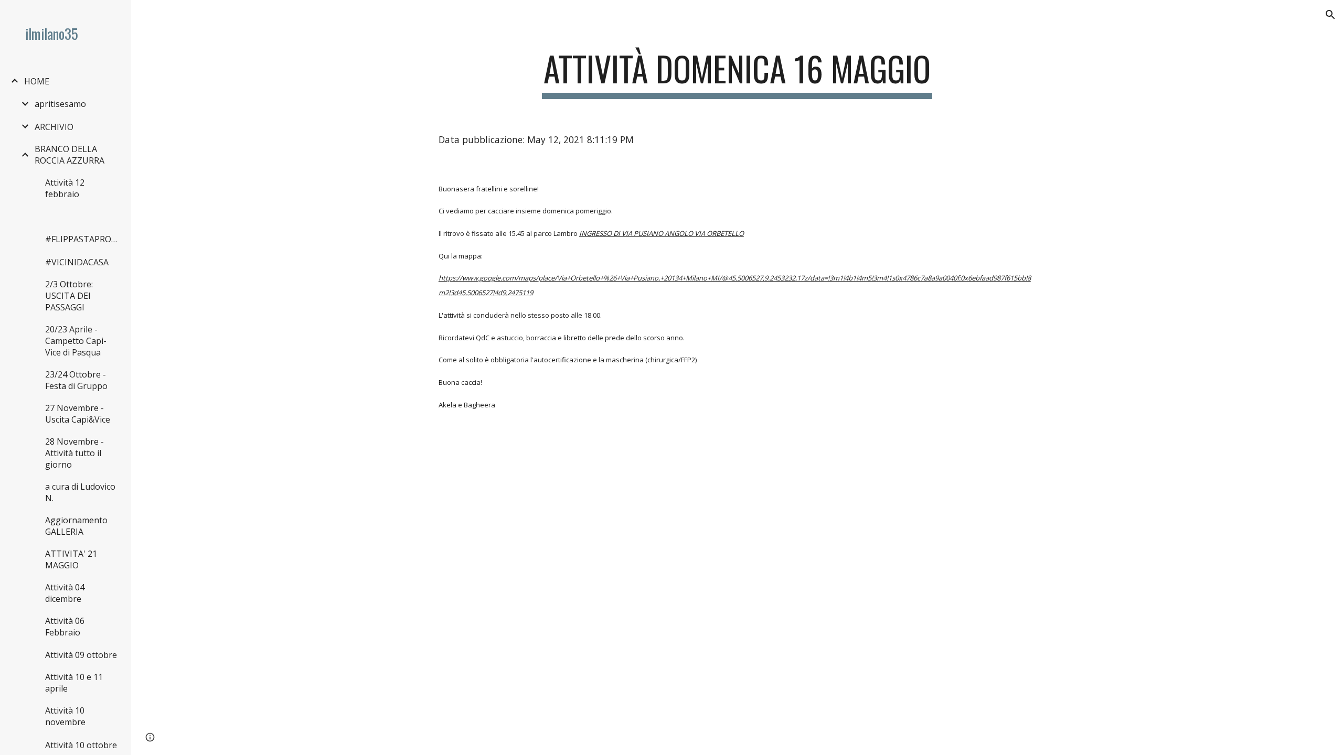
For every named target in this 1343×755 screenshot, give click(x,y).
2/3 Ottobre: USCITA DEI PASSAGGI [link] (69, 295)
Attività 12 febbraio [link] (64, 188)
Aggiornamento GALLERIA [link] (76, 525)
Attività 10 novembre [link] (65, 716)
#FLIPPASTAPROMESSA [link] (83, 239)
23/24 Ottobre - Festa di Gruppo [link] (76, 380)
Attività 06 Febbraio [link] (64, 626)
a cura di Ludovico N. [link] (80, 492)
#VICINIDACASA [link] (77, 262)
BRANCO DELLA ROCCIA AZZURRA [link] (69, 154)
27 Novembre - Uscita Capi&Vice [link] (77, 413)
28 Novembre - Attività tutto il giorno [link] (74, 453)
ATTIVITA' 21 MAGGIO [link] (71, 559)
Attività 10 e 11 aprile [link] (74, 682)
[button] (1330, 14)
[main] (737, 73)
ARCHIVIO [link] (54, 127)
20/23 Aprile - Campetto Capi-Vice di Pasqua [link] (75, 340)
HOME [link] (36, 81)
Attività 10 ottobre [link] (81, 745)
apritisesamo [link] (60, 104)
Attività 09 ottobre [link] (81, 655)
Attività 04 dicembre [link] (64, 593)
